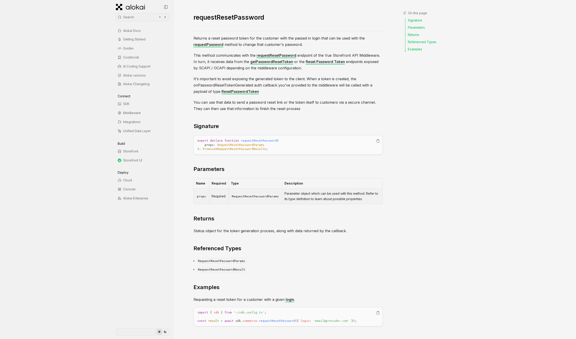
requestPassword (208, 44)
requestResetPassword (276, 55)
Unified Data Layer (137, 131)
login (290, 299)
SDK (126, 104)
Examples (207, 287)
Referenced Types (217, 248)
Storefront (130, 151)
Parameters (209, 169)
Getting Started (134, 39)
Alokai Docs (132, 31)
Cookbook (131, 57)
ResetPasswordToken (240, 91)
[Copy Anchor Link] (222, 126)
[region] (288, 145)
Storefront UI (132, 160)
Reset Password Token (325, 61)
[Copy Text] (378, 141)
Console (129, 189)
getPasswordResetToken (271, 61)
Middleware (132, 113)
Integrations (132, 122)
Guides (128, 48)
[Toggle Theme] (162, 332)
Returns (204, 218)
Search (144, 17)
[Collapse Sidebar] (166, 7)
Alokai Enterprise (135, 198)
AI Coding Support (137, 66)
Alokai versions (134, 75)
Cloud (127, 180)
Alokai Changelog (136, 84)
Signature (206, 126)
